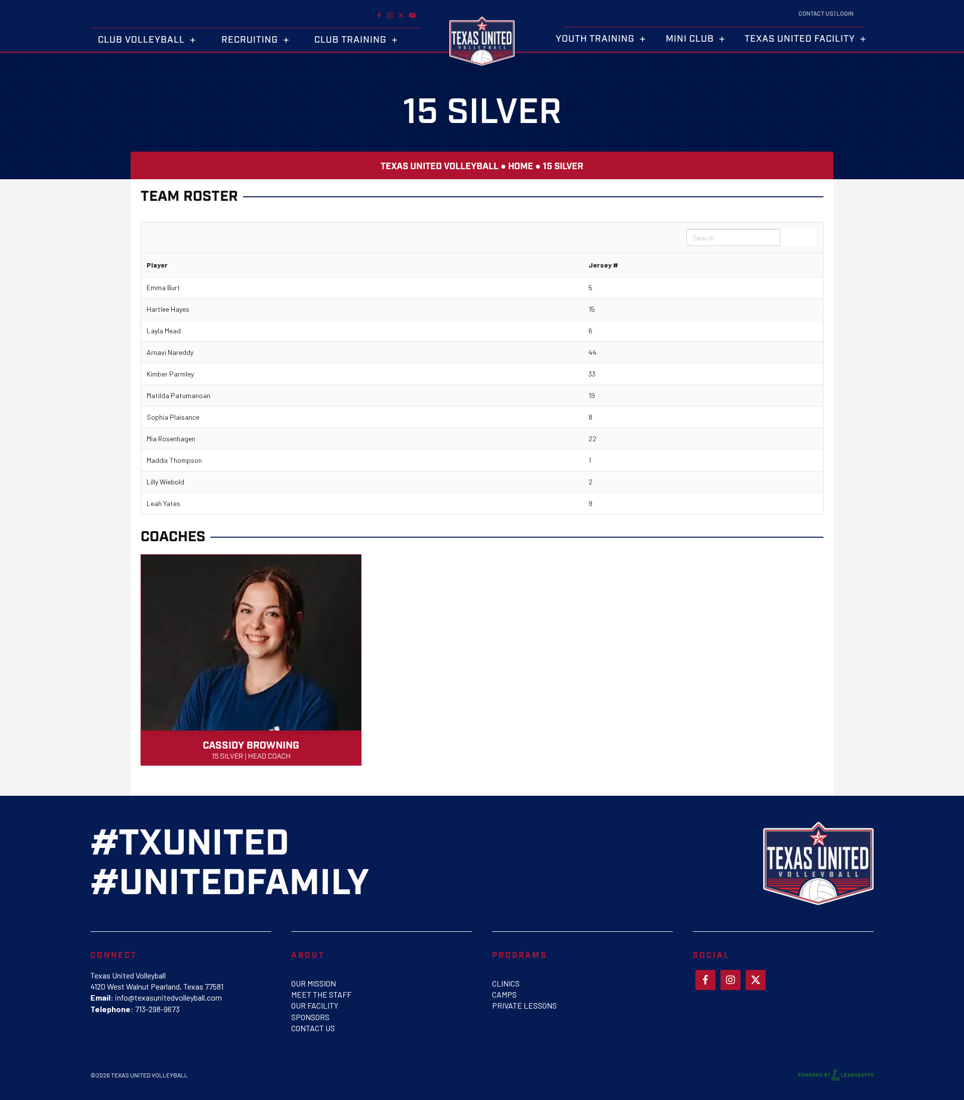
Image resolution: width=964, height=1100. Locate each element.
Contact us (313, 1028)
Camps (504, 994)
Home (520, 166)
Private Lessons (524, 1005)
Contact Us (815, 13)
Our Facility (314, 1005)
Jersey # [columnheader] (603, 265)
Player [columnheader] (157, 265)
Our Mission (313, 983)
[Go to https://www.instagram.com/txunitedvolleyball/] (390, 14)
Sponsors (310, 1017)
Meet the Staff (321, 994)
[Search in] (808, 237)
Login (845, 13)
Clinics (506, 983)
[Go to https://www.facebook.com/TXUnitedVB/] (379, 14)
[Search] (790, 237)
